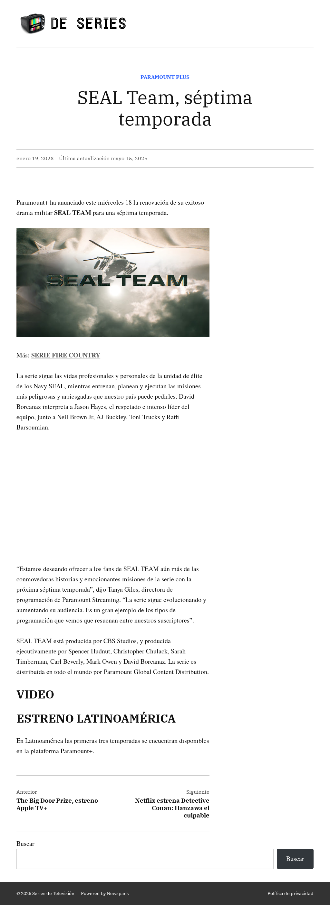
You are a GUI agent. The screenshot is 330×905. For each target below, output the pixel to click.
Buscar (25, 843)
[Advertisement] (112, 488)
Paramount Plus (165, 77)
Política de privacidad (290, 893)
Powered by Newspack (105, 893)
